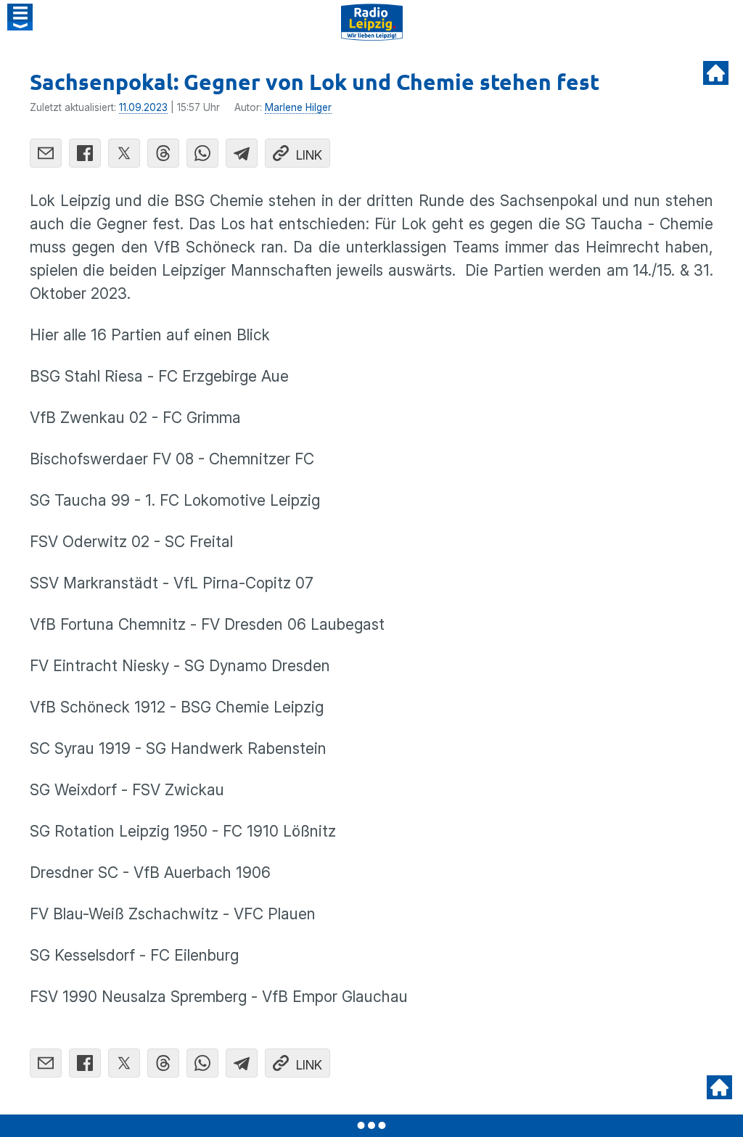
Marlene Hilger (298, 107)
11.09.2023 (143, 107)
